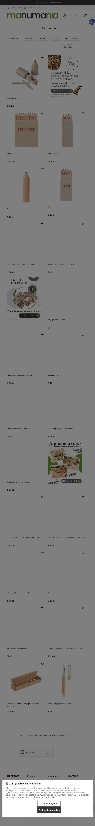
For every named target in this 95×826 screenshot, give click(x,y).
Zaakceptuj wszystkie (49, 810)
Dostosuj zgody (49, 803)
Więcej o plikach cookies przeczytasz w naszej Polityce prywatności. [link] (47, 796)
